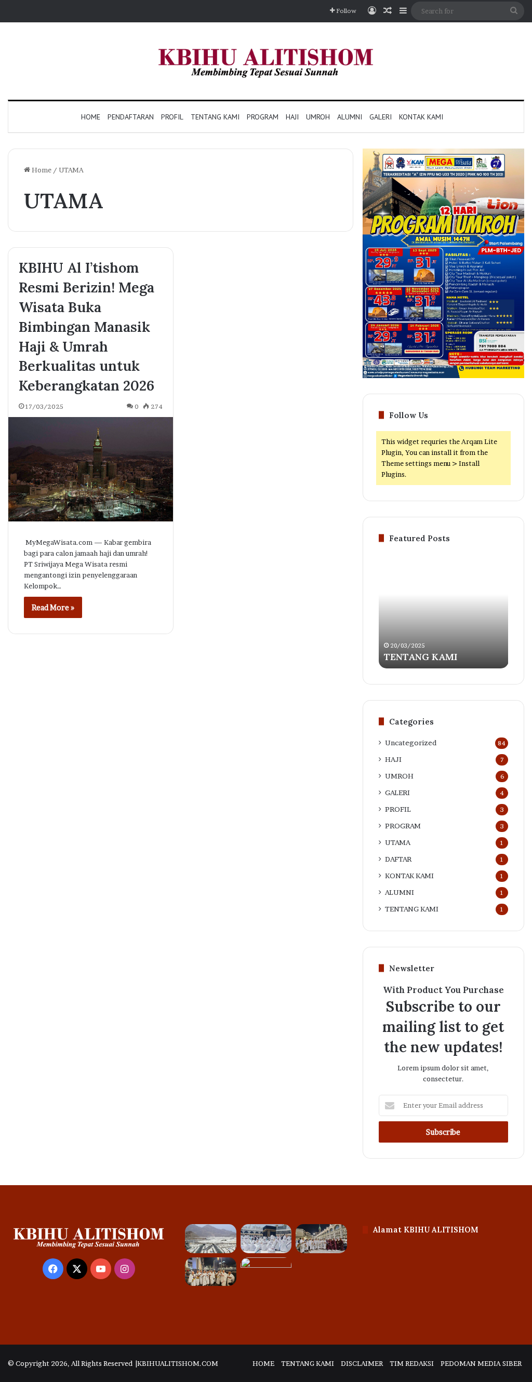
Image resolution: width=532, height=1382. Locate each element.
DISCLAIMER (362, 1363)
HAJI (292, 117)
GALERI (380, 117)
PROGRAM (262, 117)
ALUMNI (349, 117)
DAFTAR (398, 859)
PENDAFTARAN (131, 117)
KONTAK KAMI (421, 117)
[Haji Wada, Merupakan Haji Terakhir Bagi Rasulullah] (321, 1238)
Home (90, 117)
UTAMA (397, 842)
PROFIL (172, 117)
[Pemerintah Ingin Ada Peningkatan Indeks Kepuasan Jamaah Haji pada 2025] (266, 1238)
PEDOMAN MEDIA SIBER (481, 1363)
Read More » (53, 607)
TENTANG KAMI (215, 117)
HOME (263, 1363)
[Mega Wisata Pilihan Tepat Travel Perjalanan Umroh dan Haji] (210, 1271)
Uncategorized (410, 743)
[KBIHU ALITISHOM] (266, 61)
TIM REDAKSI (412, 1363)
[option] (444, 611)
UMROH (318, 117)
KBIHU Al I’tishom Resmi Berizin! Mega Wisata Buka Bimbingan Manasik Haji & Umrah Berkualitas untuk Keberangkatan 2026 (86, 326)
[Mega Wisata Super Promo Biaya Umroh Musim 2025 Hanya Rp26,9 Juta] (266, 1271)
